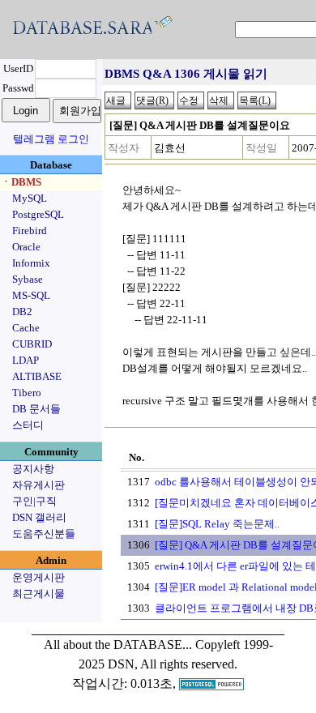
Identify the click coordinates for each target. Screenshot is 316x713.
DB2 (22, 311)
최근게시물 (38, 593)
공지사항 (33, 469)
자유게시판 (38, 485)
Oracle (26, 247)
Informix (31, 263)
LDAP (25, 360)
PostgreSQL (38, 214)
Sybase (27, 279)
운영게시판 (38, 577)
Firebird (29, 230)
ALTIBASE (37, 376)
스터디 (28, 425)
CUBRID (32, 344)
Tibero (26, 392)
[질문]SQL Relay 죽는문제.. (217, 524)
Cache (26, 328)
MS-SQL (31, 295)
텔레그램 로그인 (51, 139)
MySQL (29, 198)
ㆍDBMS (21, 182)
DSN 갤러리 (39, 517)
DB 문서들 (36, 409)
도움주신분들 (43, 533)
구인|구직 (34, 501)
